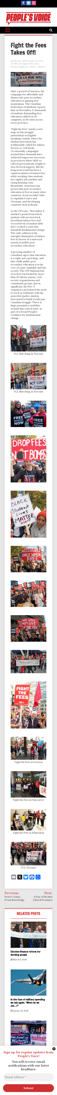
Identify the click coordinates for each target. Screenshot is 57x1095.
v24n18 (32, 67)
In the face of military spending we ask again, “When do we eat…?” (28, 1002)
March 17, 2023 (19, 959)
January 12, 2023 (20, 1011)
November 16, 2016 (34, 61)
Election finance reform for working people (26, 953)
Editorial (17, 61)
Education (34, 64)
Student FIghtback (19, 67)
